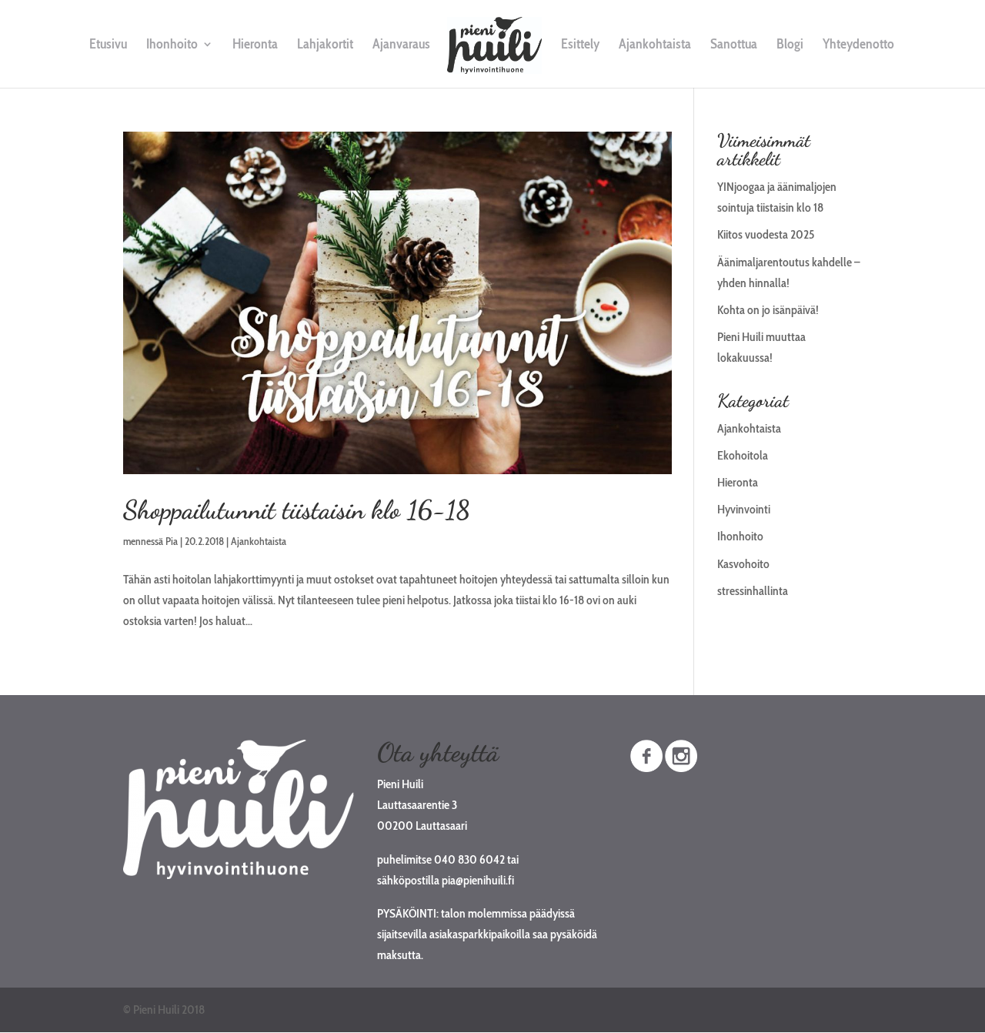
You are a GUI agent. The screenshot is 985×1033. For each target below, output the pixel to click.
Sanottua (733, 45)
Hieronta (255, 45)
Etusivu (108, 45)
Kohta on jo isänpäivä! (768, 310)
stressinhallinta (752, 590)
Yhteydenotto (858, 45)
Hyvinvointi (743, 509)
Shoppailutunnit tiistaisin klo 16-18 (296, 510)
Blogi (789, 45)
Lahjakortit (325, 45)
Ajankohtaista (655, 45)
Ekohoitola (742, 455)
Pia (171, 541)
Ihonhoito (172, 45)
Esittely (580, 45)
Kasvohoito (743, 564)
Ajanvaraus (401, 45)
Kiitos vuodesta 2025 (765, 234)
